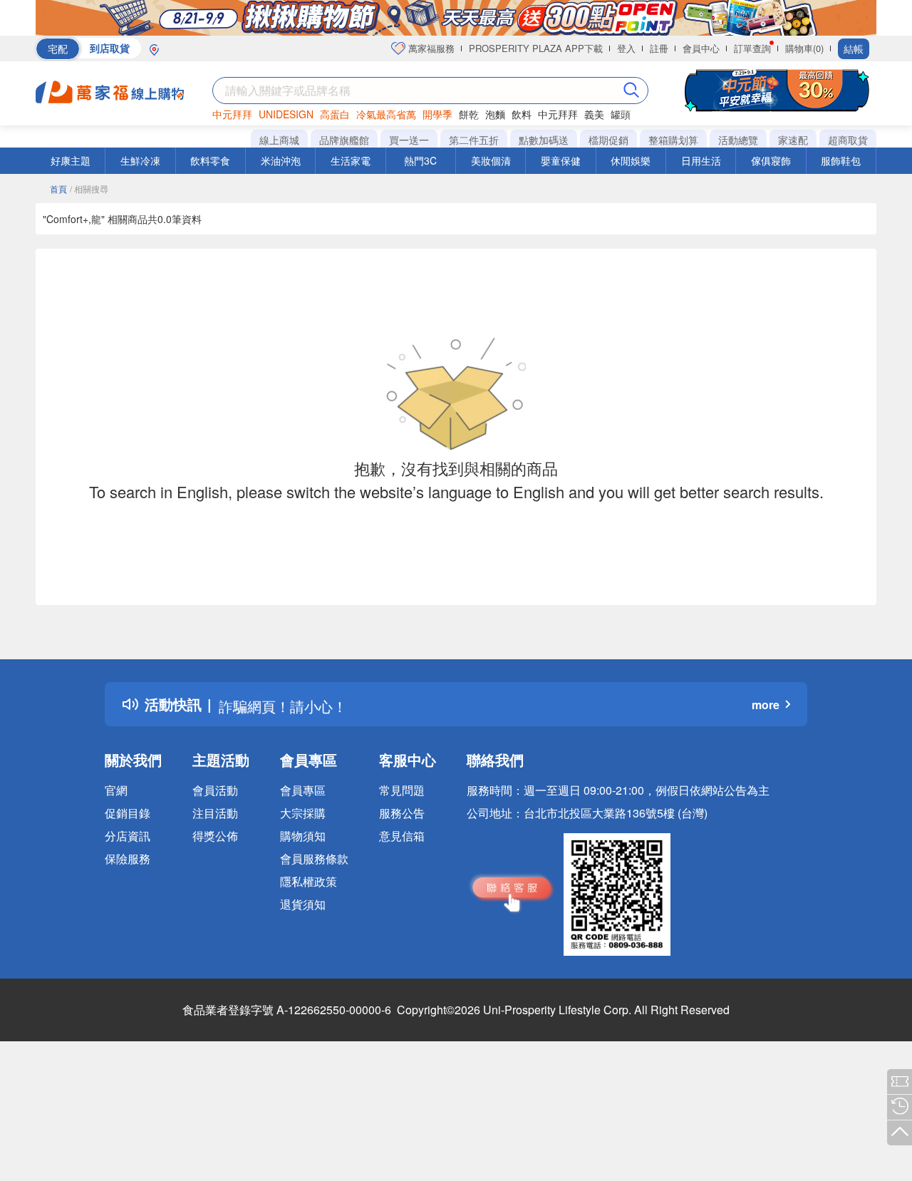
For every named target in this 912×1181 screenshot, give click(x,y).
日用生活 (701, 160)
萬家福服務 (430, 48)
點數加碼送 (544, 140)
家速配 (793, 140)
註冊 (659, 48)
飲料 (522, 114)
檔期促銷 (608, 140)
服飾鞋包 (841, 160)
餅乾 (469, 114)
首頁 (58, 188)
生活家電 (350, 160)
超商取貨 (848, 140)
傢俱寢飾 (771, 160)
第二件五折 (474, 140)
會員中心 (701, 48)
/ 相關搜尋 (89, 188)
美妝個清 (491, 160)
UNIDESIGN (286, 114)
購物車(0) (804, 48)
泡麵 (495, 114)
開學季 (437, 114)
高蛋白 (335, 114)
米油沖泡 (281, 160)
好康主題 (70, 160)
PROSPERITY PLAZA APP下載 (536, 48)
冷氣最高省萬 (386, 114)
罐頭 (621, 114)
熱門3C (420, 160)
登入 (626, 48)
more (765, 704)
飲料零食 (210, 160)
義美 (594, 114)
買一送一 (409, 140)
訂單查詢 (752, 48)
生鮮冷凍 (140, 160)
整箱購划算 (673, 140)
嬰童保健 (561, 160)
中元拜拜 (232, 114)
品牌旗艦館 (344, 140)
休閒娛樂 (631, 160)
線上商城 (279, 140)
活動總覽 (738, 140)
